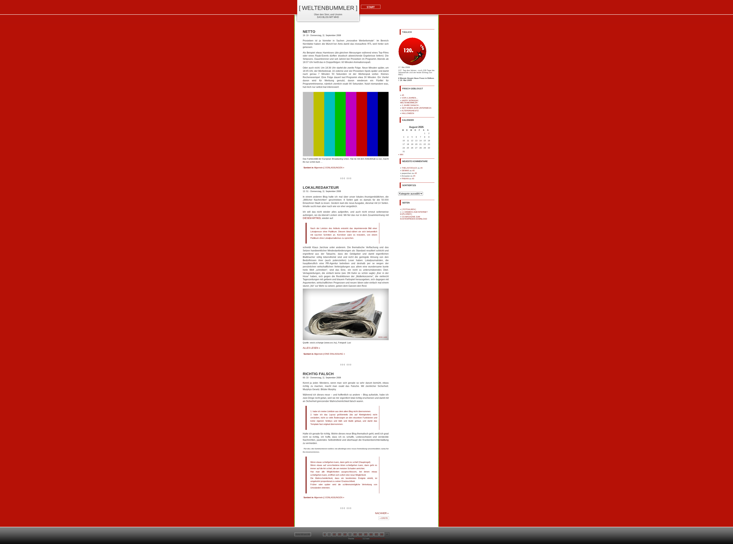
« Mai (400, 154)
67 (376, 534)
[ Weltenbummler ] (328, 8)
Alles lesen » (311, 348)
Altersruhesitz (410, 111)
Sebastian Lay (377, 539)
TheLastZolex (409, 168)
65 (366, 534)
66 (371, 534)
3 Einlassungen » (334, 167)
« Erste (384, 518)
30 (345, 534)
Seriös (358, 539)
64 (360, 534)
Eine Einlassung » (335, 354)
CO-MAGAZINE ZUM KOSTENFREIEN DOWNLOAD (413, 218)
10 (334, 534)
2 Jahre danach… (411, 105)
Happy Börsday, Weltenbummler (409, 101)
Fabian (405, 179)
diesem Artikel (312, 218)
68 (382, 534)
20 (339, 534)
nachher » (382, 513)
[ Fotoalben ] (409, 209)
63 (355, 534)
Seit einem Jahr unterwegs (416, 108)
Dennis (405, 170)
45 (403, 95)
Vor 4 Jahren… (410, 98)
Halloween (408, 113)
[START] (366, 23)
